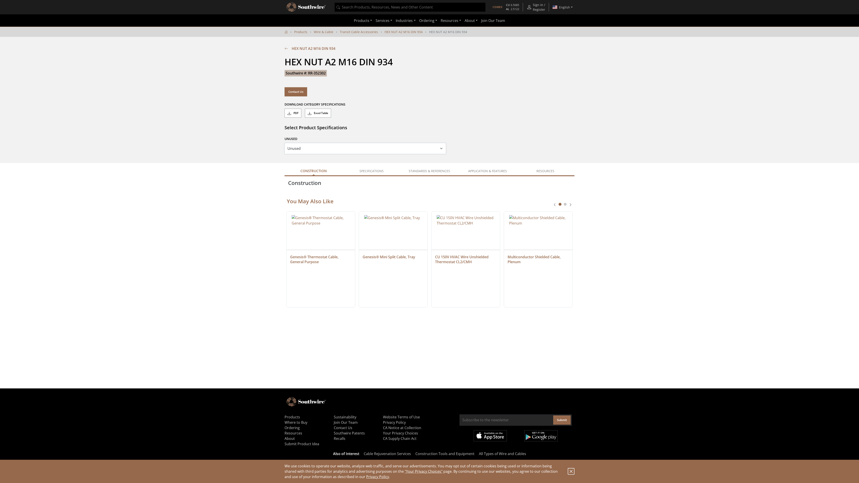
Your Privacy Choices (400, 433)
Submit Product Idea (302, 443)
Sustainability (345, 417)
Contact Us (295, 92)
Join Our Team (493, 20)
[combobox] (410, 7)
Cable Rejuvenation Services (387, 453)
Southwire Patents (349, 433)
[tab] (560, 204)
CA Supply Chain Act (400, 438)
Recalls (339, 438)
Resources (293, 433)
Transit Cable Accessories (359, 32)
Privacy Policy (377, 476)
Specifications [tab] (371, 171)
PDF (295, 113)
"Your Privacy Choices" (423, 471)
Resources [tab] (545, 171)
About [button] (470, 20)
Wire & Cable (323, 32)
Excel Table (320, 113)
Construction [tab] (313, 171)
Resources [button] (449, 20)
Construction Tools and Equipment (444, 453)
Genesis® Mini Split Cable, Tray (389, 256)
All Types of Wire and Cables (502, 453)
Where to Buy (296, 422)
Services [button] (382, 20)
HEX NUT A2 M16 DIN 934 (404, 32)
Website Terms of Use (401, 417)
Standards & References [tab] (429, 171)
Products (300, 32)
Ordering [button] (426, 20)
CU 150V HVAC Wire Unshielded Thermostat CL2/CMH (462, 259)
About (290, 438)
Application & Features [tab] (487, 171)
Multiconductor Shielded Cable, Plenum (534, 259)
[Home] (286, 32)
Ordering (292, 427)
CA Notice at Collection (402, 427)
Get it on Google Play (541, 435)
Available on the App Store (490, 435)
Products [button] (361, 20)
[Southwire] (306, 7)
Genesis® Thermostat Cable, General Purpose (314, 259)
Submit (562, 420)
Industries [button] (404, 20)
